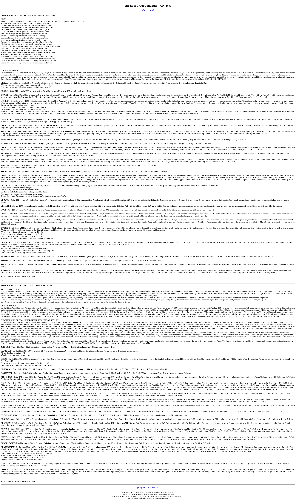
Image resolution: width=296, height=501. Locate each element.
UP (2, 280)
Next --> (145, 488)
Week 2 (151, 10)
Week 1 (144, 10)
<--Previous (154, 488)
